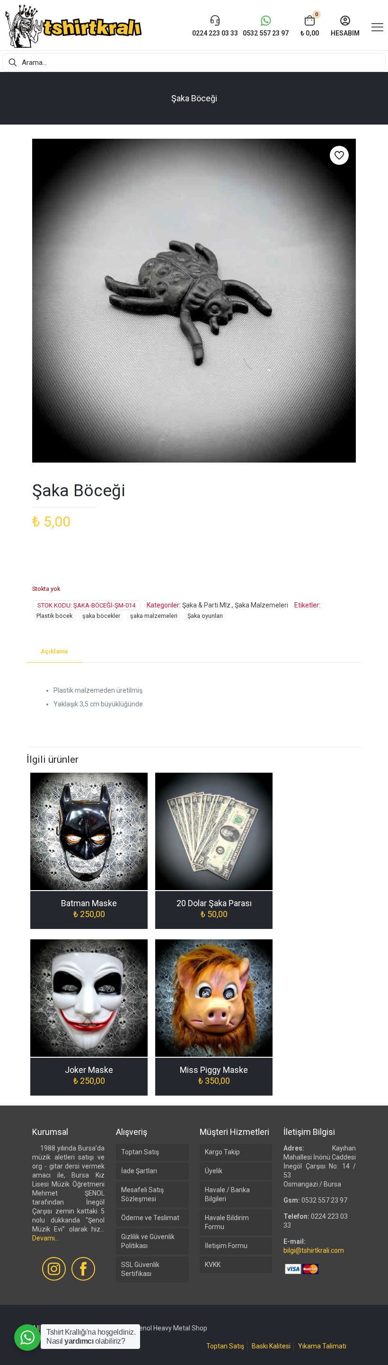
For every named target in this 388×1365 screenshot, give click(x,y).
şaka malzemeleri (153, 615)
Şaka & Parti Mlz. (207, 605)
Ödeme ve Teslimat (150, 1218)
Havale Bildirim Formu (227, 1222)
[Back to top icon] (343, 1346)
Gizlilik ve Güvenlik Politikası (148, 1241)
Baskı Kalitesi (271, 1346)
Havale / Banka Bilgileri (227, 1194)
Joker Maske (89, 1070)
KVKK (212, 1264)
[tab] (54, 651)
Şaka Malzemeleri (261, 605)
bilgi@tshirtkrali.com (313, 1250)
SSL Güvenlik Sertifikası (140, 1269)
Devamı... (45, 1238)
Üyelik (213, 1171)
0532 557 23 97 (324, 1200)
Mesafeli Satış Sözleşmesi (142, 1194)
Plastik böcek (54, 615)
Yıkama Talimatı (322, 1346)
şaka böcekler (101, 615)
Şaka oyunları (205, 615)
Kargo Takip (222, 1152)
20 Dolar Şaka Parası (214, 903)
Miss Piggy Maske (214, 1070)
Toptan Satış (140, 1152)
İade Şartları (139, 1171)
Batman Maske (89, 903)
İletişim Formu (226, 1245)
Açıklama (54, 651)
